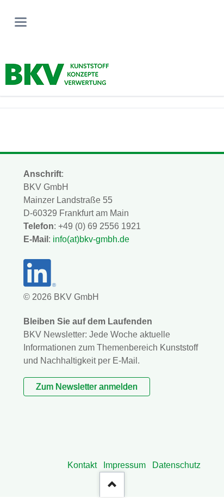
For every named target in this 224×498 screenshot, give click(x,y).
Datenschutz (176, 465)
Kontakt (82, 465)
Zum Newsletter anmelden (87, 386)
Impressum (124, 465)
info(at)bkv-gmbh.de (91, 239)
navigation (21, 22)
